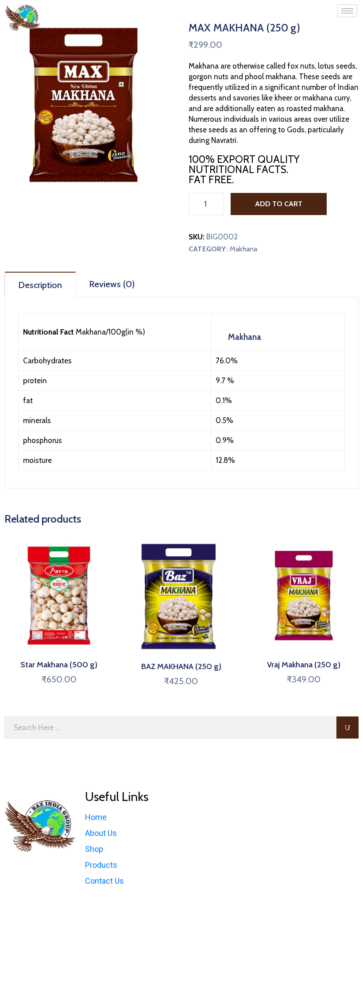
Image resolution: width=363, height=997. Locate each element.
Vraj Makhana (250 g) (303, 665)
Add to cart (278, 204)
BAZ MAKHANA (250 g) (181, 666)
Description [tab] (40, 285)
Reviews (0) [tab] (112, 284)
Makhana (243, 249)
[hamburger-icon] (347, 10)
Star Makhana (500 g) (58, 665)
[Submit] (347, 727)
